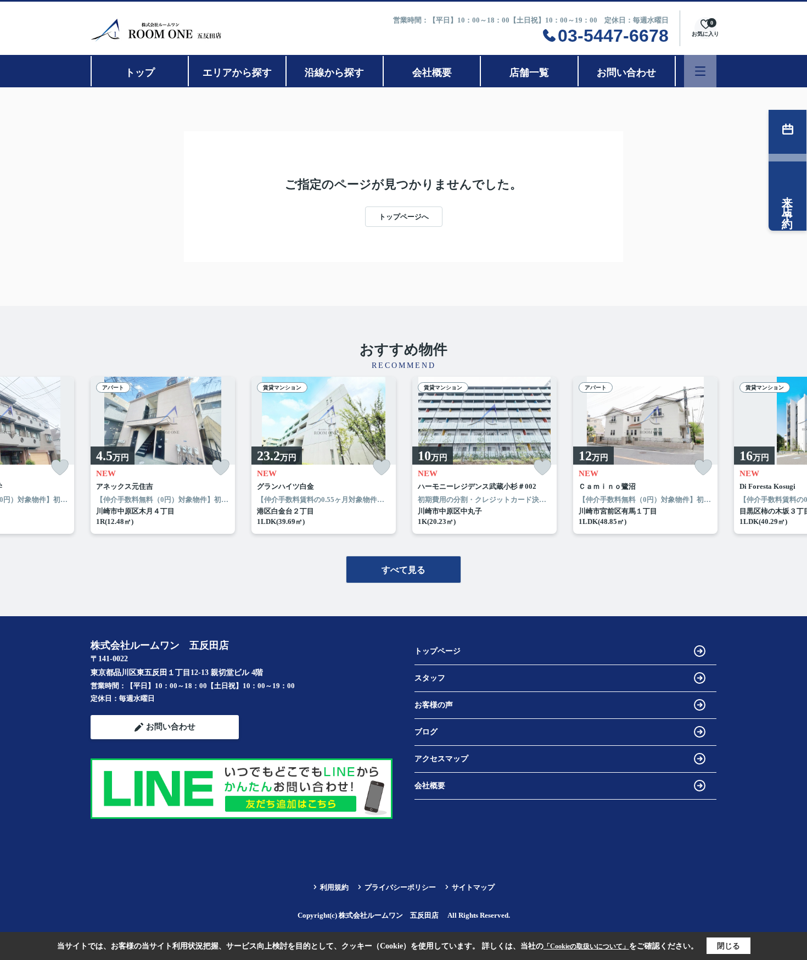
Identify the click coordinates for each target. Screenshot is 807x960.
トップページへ (404, 217)
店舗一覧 (529, 72)
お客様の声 (433, 705)
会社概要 (432, 72)
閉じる (728, 946)
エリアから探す (237, 72)
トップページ (437, 651)
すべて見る (403, 569)
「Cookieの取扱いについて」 (586, 946)
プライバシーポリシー (400, 887)
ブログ (426, 732)
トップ (140, 72)
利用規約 (334, 887)
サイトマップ (473, 887)
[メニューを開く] (700, 71)
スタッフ (429, 678)
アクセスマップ (441, 759)
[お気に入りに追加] (60, 467)
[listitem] (162, 455)
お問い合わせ (626, 72)
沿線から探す (334, 72)
